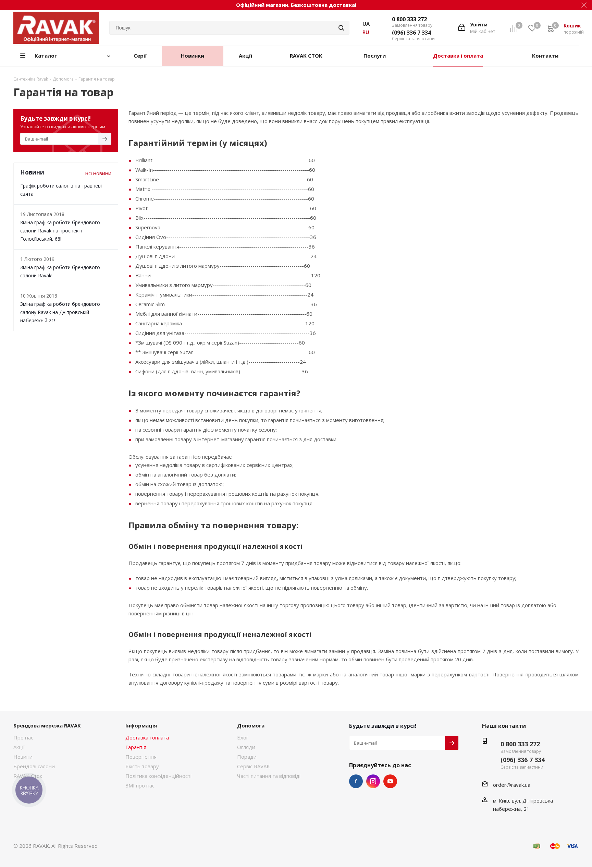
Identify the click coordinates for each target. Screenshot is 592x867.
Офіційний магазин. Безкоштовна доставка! (296, 4)
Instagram (373, 781)
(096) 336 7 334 (411, 32)
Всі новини (98, 173)
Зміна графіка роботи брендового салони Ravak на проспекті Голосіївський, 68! (60, 230)
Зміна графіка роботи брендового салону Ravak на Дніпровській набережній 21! (60, 312)
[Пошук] (341, 28)
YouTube (390, 781)
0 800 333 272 (409, 19)
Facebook (356, 781)
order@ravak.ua (511, 784)
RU (365, 31)
